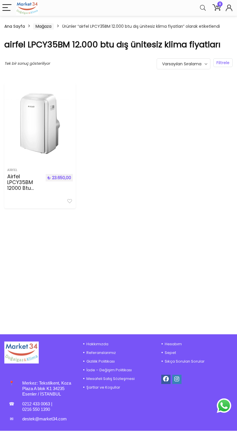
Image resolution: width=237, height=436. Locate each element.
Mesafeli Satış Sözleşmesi (110, 378)
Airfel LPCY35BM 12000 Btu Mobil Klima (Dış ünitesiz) (23, 188)
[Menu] (7, 8)
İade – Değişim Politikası (109, 370)
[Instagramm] (177, 379)
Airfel (12, 170)
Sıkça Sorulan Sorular (185, 361)
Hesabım (173, 344)
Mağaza (43, 26)
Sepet (170, 352)
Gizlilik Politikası (100, 361)
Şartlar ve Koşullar (103, 387)
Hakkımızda (97, 344)
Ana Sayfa (14, 26)
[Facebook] (166, 379)
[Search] (203, 8)
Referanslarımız (101, 352)
